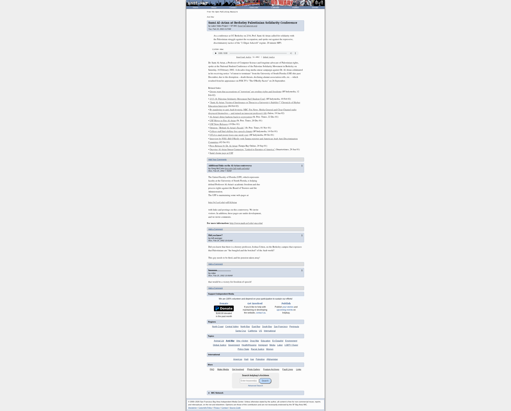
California (252, 331)
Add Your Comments (217, 159)
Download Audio (243, 57)
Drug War (254, 341)
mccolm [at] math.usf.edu (237, 168)
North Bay (245, 326)
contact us (260, 313)
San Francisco (281, 326)
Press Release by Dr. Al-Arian (223, 145)
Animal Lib (219, 341)
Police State (243, 349)
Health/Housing (249, 345)
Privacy (217, 408)
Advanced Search (255, 386)
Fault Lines (287, 369)
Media (272, 345)
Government (234, 345)
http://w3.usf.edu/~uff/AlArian (222, 202)
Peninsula (294, 326)
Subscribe (253, 7)
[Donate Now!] (224, 308)
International (270, 331)
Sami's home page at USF (221, 152)
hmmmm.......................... (219, 270)
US (260, 331)
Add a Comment (215, 229)
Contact (233, 7)
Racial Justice (257, 349)
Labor (280, 345)
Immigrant (263, 345)
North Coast (217, 326)
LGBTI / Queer (291, 345)
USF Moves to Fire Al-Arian (223, 120)
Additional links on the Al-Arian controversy (230, 165)
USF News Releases (219, 124)
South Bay (267, 326)
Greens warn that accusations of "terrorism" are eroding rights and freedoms (245, 91)
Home (195, 7)
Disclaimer (192, 408)
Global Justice (219, 345)
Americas (237, 359)
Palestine (260, 359)
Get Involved (238, 369)
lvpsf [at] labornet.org (247, 26)
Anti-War (210, 17)
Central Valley (232, 326)
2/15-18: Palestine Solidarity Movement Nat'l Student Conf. (237, 98)
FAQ (212, 369)
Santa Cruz (240, 331)
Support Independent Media (221, 294)
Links (298, 369)
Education (265, 341)
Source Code (235, 408)
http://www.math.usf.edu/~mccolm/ (246, 223)
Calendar (275, 7)
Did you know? (215, 235)
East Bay (256, 326)
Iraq (252, 359)
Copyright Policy (205, 408)
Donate (315, 7)
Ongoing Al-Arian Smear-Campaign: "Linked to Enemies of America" (242, 149)
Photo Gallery (253, 369)
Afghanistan (272, 359)
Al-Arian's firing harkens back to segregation (231, 116)
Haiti (246, 359)
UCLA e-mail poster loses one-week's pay (229, 134)
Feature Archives (271, 369)
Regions (212, 322)
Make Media (223, 369)
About (213, 7)
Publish (295, 7)
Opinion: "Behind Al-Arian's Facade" (227, 127)
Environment (291, 341)
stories (288, 307)
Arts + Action (242, 341)
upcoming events (285, 310)
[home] (211, 3)
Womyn (269, 349)
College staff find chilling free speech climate (231, 131)
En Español (277, 341)
